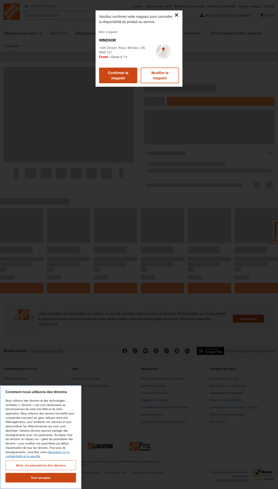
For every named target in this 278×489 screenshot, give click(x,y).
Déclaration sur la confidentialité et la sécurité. (37, 454)
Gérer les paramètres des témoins (41, 465)
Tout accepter (41, 478)
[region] (40, 437)
